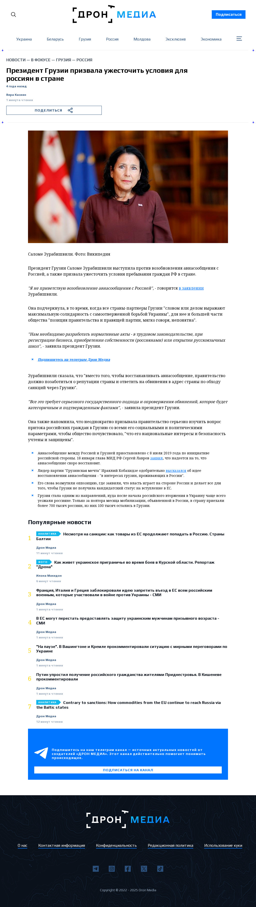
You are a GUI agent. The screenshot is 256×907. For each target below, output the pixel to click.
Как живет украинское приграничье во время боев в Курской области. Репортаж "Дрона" (125, 564)
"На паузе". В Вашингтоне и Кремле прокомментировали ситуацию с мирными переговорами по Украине (131, 648)
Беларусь (55, 39)
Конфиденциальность (116, 845)
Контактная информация (61, 845)
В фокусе (40, 60)
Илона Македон (49, 575)
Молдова (142, 39)
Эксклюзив (176, 39)
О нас (22, 845)
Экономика (211, 39)
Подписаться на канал (128, 770)
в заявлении (191, 288)
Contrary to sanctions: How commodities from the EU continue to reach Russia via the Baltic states (128, 704)
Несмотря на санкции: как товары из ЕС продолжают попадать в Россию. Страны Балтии (130, 536)
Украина (24, 39)
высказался (176, 470)
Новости (16, 60)
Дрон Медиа (46, 547)
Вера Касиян (16, 95)
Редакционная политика (170, 845)
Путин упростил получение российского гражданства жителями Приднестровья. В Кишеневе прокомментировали (129, 676)
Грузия (85, 39)
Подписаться (229, 14)
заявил (156, 458)
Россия (112, 39)
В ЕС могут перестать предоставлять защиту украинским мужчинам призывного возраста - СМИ (127, 620)
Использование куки (223, 845)
